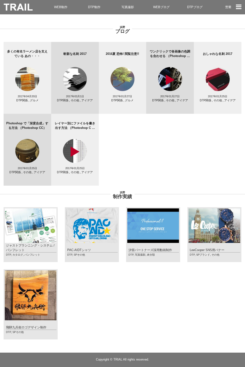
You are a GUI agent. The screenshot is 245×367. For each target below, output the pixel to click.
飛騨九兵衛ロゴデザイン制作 (26, 327)
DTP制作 (94, 7)
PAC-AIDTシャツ (79, 250)
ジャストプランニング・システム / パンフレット (30, 248)
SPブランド (203, 254)
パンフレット (32, 254)
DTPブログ (195, 7)
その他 (215, 254)
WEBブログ (161, 7)
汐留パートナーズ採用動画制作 (150, 250)
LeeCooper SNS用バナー (207, 250)
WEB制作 (60, 7)
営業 (228, 7)
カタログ (17, 254)
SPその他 (79, 254)
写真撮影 (128, 7)
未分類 (151, 254)
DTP (8, 254)
